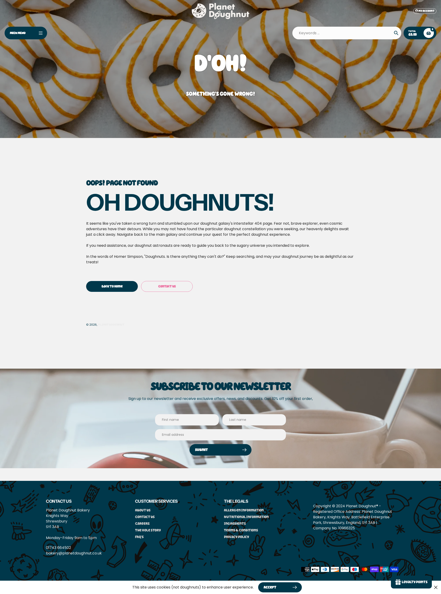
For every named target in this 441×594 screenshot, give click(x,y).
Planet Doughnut (111, 325)
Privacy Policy (236, 537)
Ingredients (235, 523)
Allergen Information (244, 510)
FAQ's (139, 537)
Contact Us (145, 517)
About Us (142, 510)
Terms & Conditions (241, 530)
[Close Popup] (436, 587)
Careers (142, 523)
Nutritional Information (246, 517)
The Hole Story (148, 530)
